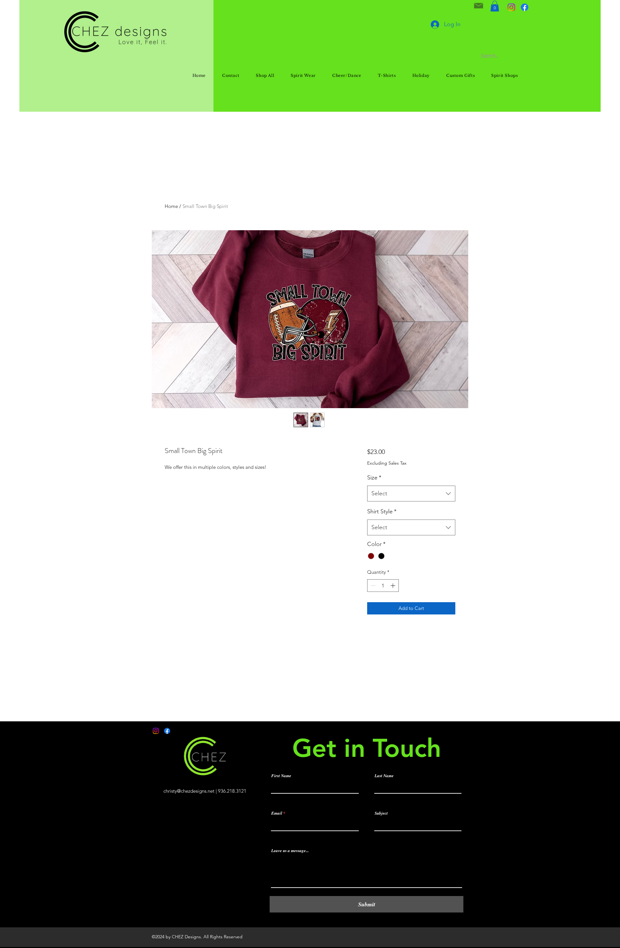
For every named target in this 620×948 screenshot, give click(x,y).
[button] (494, 6)
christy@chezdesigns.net (188, 791)
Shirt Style (382, 511)
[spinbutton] (383, 586)
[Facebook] (525, 7)
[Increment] (393, 586)
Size (374, 477)
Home (171, 206)
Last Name (384, 776)
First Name (281, 776)
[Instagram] (511, 7)
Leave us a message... (290, 851)
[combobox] (411, 494)
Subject (381, 813)
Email (276, 813)
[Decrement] (372, 586)
